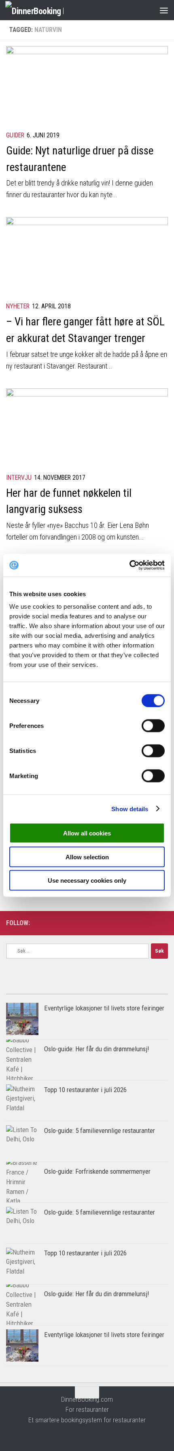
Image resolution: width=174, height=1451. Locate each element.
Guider (15, 135)
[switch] (153, 725)
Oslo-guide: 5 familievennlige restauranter (99, 1130)
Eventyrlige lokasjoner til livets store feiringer (104, 1008)
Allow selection (87, 856)
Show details (129, 808)
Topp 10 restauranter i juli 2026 (85, 1090)
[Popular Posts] (46, 991)
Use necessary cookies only (87, 880)
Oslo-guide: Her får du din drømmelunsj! (96, 1049)
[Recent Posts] (127, 991)
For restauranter (87, 1409)
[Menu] (164, 10)
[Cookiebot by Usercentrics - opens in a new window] (129, 565)
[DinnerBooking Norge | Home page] (44, 10)
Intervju (19, 477)
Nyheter (18, 306)
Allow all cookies (87, 833)
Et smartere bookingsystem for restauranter (87, 1420)
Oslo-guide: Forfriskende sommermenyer (97, 1171)
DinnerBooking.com (87, 1399)
